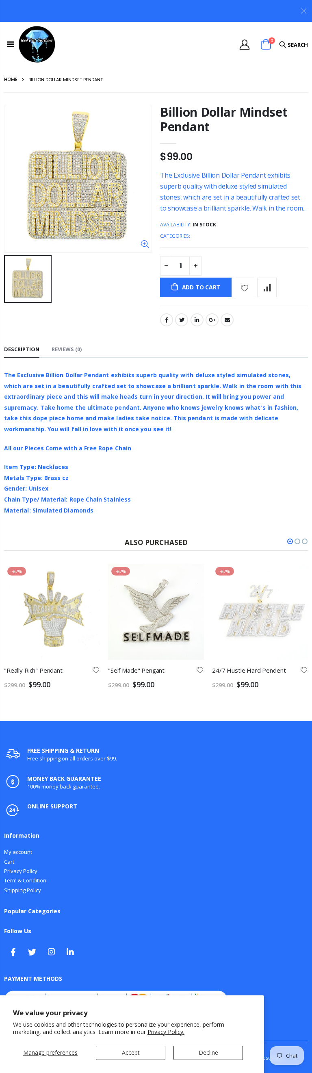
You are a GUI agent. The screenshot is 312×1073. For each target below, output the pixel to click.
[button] (290, 541)
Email (227, 319)
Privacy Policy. (165, 1032)
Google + (212, 319)
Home (10, 79)
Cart (9, 861)
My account (18, 852)
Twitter (181, 319)
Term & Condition (25, 880)
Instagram (51, 952)
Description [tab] (21, 349)
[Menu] (10, 44)
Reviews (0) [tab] (67, 349)
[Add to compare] (267, 287)
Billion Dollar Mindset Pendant (223, 119)
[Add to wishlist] (244, 287)
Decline (208, 1052)
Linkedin (70, 952)
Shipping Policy (22, 890)
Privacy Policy (20, 871)
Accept (131, 1052)
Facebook (166, 319)
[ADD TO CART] (86, 577)
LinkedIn (197, 319)
